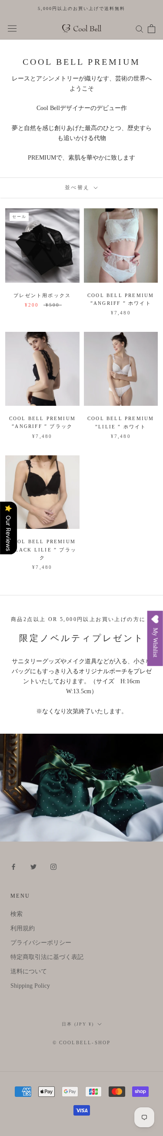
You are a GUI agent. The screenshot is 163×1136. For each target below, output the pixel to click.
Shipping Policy (30, 985)
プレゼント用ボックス (42, 295)
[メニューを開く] (12, 28)
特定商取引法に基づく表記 (46, 957)
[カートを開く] (151, 28)
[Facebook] (13, 866)
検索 (16, 914)
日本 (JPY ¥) (78, 1024)
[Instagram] (53, 866)
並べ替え (78, 187)
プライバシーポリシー (40, 942)
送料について (28, 971)
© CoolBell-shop (82, 1042)
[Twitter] (33, 866)
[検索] (139, 28)
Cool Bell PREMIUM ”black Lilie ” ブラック (42, 549)
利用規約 (22, 928)
